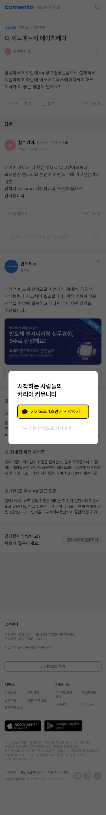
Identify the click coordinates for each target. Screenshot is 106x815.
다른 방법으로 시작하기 (50, 428)
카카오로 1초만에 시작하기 (55, 411)
